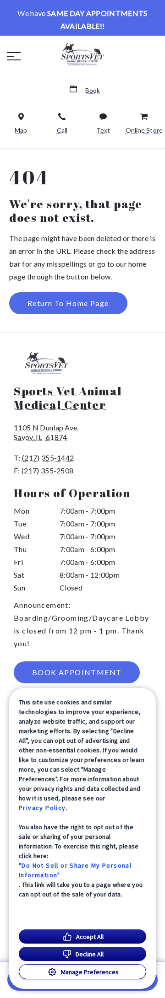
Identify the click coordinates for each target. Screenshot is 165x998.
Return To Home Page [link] (68, 303)
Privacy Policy (42, 808)
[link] (83, 54)
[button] (14, 56)
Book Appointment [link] (76, 672)
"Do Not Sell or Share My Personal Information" (75, 870)
